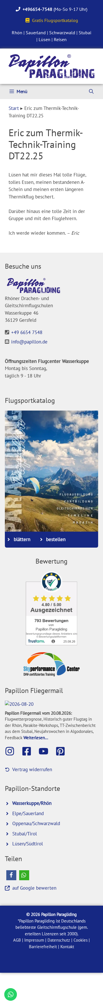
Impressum (34, 940)
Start (14, 108)
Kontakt (67, 946)
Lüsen (44, 39)
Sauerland (36, 32)
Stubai (85, 32)
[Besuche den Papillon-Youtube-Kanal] (46, 751)
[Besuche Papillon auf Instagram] (12, 751)
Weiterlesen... (35, 737)
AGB (17, 940)
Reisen (60, 39)
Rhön (17, 32)
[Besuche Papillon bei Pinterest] (63, 751)
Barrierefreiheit (43, 946)
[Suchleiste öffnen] (91, 91)
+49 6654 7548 (26, 332)
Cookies (81, 940)
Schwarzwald (62, 32)
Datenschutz (58, 940)
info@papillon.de (29, 342)
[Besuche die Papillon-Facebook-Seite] (29, 751)
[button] (11, 875)
